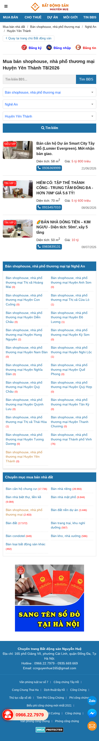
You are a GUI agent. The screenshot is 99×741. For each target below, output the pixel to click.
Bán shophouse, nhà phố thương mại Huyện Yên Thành (24, 456)
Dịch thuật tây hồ (54, 690)
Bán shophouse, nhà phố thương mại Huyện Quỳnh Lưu (25, 404)
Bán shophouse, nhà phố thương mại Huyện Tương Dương (25, 439)
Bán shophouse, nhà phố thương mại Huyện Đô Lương (69, 317)
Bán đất (11, 523)
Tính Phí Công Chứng (50, 697)
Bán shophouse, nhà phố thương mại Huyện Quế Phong (69, 369)
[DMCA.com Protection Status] (50, 730)
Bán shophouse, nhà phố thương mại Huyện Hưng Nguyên (24, 334)
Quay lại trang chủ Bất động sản (29, 38)
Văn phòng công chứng (35, 721)
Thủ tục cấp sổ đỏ (20, 697)
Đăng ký (35, 48)
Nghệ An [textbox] (11, 104)
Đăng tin (89, 48)
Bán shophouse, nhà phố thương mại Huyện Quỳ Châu (24, 387)
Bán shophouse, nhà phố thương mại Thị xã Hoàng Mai (24, 282)
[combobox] (49, 92)
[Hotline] (7, 714)
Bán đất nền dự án (64, 510)
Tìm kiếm (51, 128)
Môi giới (70, 17)
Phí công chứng (79, 697)
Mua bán (10, 17)
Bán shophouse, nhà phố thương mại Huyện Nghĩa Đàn (24, 369)
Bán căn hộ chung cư (21, 489)
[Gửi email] (92, 726)
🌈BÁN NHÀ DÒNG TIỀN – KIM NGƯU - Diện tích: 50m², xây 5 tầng (63, 227)
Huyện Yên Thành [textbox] (18, 116)
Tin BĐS (89, 17)
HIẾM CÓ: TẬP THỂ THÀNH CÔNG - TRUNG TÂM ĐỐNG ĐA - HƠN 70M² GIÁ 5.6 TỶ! (64, 188)
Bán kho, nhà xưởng (66, 536)
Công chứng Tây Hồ (66, 682)
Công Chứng (78, 690)
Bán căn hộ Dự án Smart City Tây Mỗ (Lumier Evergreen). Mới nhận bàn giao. (65, 148)
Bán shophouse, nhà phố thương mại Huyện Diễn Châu (24, 317)
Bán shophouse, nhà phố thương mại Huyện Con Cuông (24, 299)
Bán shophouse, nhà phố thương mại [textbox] (33, 92)
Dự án (52, 17)
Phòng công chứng (67, 721)
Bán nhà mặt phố (63, 497)
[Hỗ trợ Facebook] (92, 714)
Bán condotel (15, 536)
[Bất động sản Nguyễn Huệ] (49, 6)
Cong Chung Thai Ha (25, 690)
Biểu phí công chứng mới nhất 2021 (49, 705)
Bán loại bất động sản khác (25, 544)
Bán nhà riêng (61, 489)
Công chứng (73, 713)
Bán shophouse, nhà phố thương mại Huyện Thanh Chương (69, 421)
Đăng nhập (62, 48)
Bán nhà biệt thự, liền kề (23, 497)
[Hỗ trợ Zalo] (92, 701)
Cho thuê (33, 17)
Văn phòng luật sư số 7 (33, 682)
